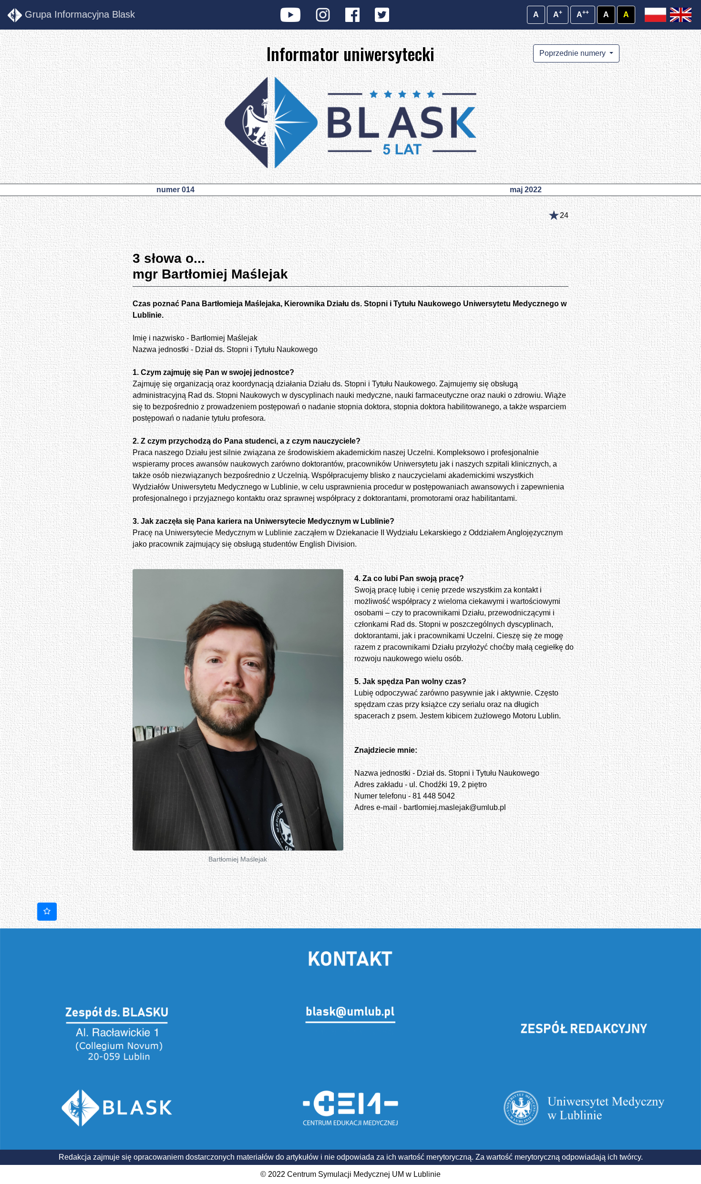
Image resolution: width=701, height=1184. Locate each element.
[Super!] (47, 912)
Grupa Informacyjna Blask (78, 14)
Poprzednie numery (573, 53)
